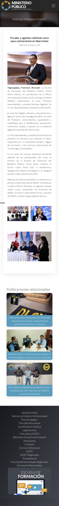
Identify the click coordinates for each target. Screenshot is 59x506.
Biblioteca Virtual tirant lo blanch (29, 437)
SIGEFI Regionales (29, 454)
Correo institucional (29, 447)
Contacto (29, 444)
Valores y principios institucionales (29, 416)
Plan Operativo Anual (29, 423)
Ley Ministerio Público (29, 426)
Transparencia (30, 458)
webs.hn (41, 503)
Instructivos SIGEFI (29, 433)
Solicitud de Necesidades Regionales (29, 462)
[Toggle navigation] (53, 6)
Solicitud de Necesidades (29, 465)
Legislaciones (29, 430)
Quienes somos (29, 412)
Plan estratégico (29, 419)
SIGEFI (29, 451)
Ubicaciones (29, 440)
